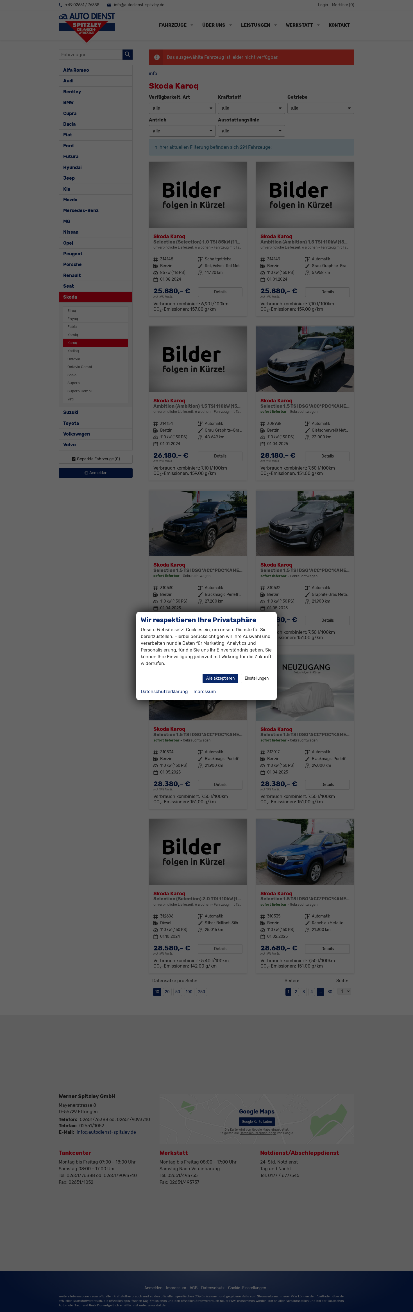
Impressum (204, 691)
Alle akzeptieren (220, 678)
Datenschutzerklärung (164, 691)
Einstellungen (257, 678)
